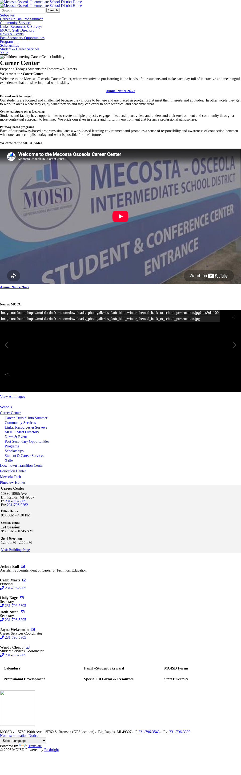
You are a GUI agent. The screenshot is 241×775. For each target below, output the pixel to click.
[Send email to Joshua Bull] (23, 566)
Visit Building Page (15, 550)
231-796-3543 (149, 732)
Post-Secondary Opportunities (22, 38)
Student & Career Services (19, 49)
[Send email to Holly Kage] (22, 598)
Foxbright (51, 750)
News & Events (12, 34)
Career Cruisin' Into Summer (21, 19)
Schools (6, 407)
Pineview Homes (12, 482)
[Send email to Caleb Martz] (24, 580)
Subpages (7, 15)
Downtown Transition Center (22, 465)
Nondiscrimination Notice (19, 736)
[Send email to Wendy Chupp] (27, 647)
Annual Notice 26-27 (120, 91)
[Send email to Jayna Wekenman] (33, 630)
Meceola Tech (10, 477)
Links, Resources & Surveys (21, 26)
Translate (35, 746)
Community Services (15, 23)
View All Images (12, 396)
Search (53, 10)
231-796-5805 (15, 501)
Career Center (10, 413)
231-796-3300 (179, 732)
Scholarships (9, 45)
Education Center (13, 471)
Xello (4, 53)
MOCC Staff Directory (17, 30)
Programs (7, 42)
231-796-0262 (17, 505)
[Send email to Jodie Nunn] (22, 612)
